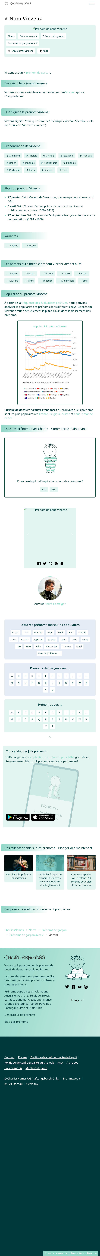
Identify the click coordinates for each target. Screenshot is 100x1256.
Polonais (70, 162)
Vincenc (13, 245)
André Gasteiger (55, 604)
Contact (9, 1057)
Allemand (14, 155)
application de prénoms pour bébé (52, 757)
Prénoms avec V (28, 36)
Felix (38, 646)
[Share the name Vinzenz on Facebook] (38, 564)
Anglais (32, 155)
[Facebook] (73, 986)
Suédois (48, 170)
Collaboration (13, 1068)
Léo (19, 646)
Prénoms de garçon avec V (23, 43)
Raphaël (38, 639)
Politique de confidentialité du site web (29, 1062)
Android (30, 969)
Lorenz (66, 273)
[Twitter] (67, 986)
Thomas (66, 646)
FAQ (60, 1062)
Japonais (30, 162)
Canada (9, 999)
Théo (13, 639)
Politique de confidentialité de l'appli (53, 1057)
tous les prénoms (15, 984)
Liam (26, 632)
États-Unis (35, 1008)
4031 (45, 50)
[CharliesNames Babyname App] (18, 3)
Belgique (55, 414)
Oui (44, 489)
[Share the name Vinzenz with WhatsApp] (50, 564)
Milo (28, 646)
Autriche (22, 995)
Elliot (85, 639)
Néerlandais (50, 162)
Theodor (47, 280)
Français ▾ (77, 1000)
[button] (28, 535)
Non (53, 489)
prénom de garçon (38, 72)
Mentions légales (36, 1068)
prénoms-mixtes (41, 980)
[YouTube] (79, 986)
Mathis (82, 632)
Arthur (25, 639)
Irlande (33, 1003)
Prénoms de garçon (53, 36)
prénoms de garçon (17, 980)
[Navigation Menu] (92, 3)
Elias (49, 632)
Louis (64, 639)
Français (87, 155)
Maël (79, 646)
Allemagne (41, 991)
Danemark (22, 999)
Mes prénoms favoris (83, 1253)
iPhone (43, 969)
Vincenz (31, 245)
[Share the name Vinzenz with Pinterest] (55, 564)
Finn (71, 632)
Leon (74, 639)
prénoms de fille (43, 976)
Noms (11, 36)
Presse (22, 1057)
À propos (72, 1062)
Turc (64, 170)
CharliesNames (14, 930)
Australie (10, 995)
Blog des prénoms (16, 1021)
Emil (85, 280)
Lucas (15, 632)
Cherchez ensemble (56, 1253)
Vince (31, 280)
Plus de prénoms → (49, 653)
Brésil (45, 995)
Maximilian (67, 280)
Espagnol (68, 155)
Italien (12, 162)
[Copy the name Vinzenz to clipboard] (61, 564)
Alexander (51, 646)
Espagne (36, 999)
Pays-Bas (45, 1003)
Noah (61, 632)
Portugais (14, 170)
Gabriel (52, 639)
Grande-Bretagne (15, 1003)
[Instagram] (86, 986)
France (43, 414)
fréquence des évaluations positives (44, 303)
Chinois (49, 155)
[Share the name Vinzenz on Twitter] (44, 564)
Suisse (66, 414)
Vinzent (49, 273)
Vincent (70, 92)
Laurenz (13, 280)
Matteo (38, 632)
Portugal (10, 1008)
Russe (32, 170)
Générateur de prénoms (20, 1015)
